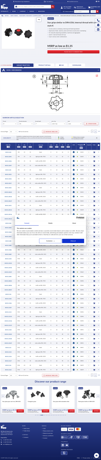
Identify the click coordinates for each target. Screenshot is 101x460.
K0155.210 (8, 294)
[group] (12, 400)
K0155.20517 (8, 218)
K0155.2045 (8, 156)
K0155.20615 (8, 192)
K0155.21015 (8, 263)
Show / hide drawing (14, 70)
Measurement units (48, 431)
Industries (41, 11)
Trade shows (26, 430)
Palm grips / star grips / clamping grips (30, 15)
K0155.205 (8, 170)
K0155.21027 (8, 343)
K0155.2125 (8, 352)
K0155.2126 (8, 356)
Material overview (48, 433)
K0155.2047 (8, 165)
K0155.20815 (8, 281)
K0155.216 (8, 365)
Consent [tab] (26, 223)
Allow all (73, 241)
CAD (44, 428)
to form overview (7, 65)
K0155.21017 (8, 272)
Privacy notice (86, 457)
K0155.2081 (8, 276)
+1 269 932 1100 (7, 439)
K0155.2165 (8, 369)
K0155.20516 (8, 214)
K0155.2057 (8, 183)
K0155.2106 (8, 303)
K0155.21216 (8, 321)
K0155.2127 (8, 361)
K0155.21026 (8, 338)
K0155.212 (8, 347)
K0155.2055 (8, 174)
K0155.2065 (8, 227)
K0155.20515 (8, 210)
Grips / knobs (14, 15)
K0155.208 (8, 241)
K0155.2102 (8, 329)
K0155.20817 (8, 289)
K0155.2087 (8, 254)
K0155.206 (8, 223)
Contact (45, 438)
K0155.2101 (8, 258)
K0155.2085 (8, 245)
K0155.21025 (8, 334)
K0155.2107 (8, 307)
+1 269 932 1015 (7, 442)
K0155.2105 (8, 298)
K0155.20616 (8, 196)
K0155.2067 (8, 236)
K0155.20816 (8, 285)
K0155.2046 (8, 161)
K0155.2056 (8, 178)
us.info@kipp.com (7, 444)
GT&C (78, 457)
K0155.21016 (8, 267)
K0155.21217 (8, 325)
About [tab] (74, 223)
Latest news (26, 428)
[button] (3, 396)
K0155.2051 (8, 205)
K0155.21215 (8, 316)
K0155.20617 (8, 201)
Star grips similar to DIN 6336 (51, 15)
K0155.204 (8, 152)
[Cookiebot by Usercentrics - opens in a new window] (77, 218)
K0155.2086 (8, 250)
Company (23, 11)
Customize (49, 241)
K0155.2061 (8, 187)
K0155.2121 (8, 312)
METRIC (7, 15)
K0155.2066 (8, 232)
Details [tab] (50, 223)
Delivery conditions (48, 435)
